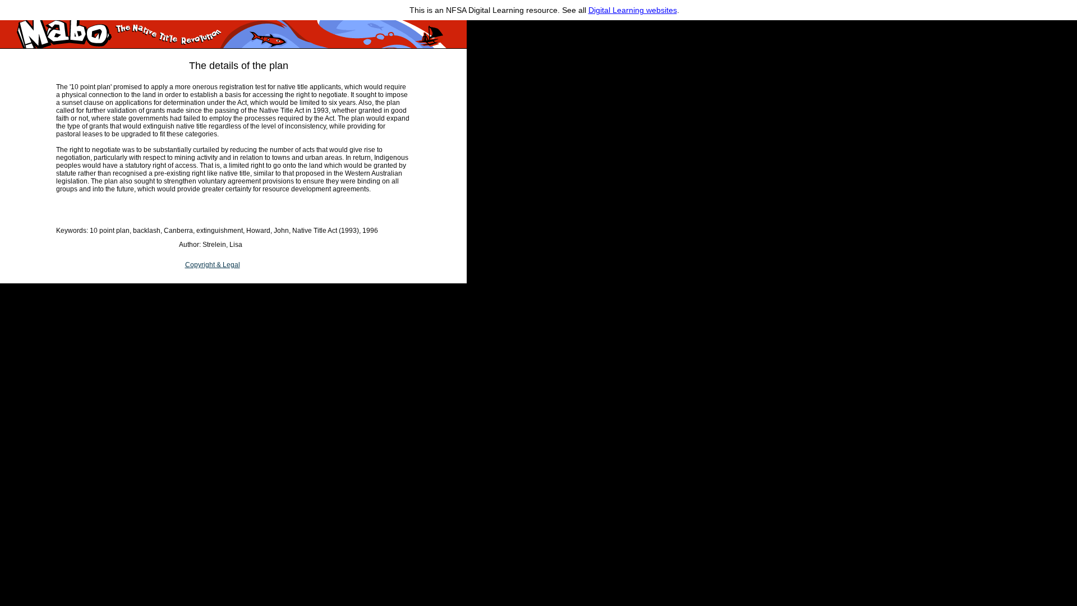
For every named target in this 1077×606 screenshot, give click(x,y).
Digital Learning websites (632, 10)
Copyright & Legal (212, 265)
